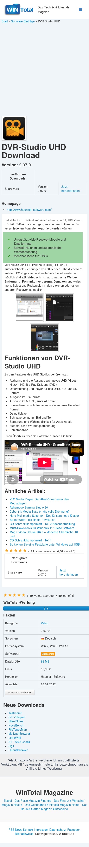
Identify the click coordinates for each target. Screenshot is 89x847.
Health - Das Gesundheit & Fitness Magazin (42, 805)
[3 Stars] (16, 550)
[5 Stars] (25, 550)
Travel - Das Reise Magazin (22, 800)
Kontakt (28, 829)
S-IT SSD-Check (19, 742)
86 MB (45, 661)
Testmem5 (15, 713)
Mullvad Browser (19, 733)
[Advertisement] (44, 69)
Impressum (41, 829)
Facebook (73, 829)
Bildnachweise (24, 834)
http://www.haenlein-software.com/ (29, 209)
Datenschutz (57, 829)
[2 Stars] (11, 550)
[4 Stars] (20, 550)
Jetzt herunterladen (70, 188)
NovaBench (16, 725)
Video (44, 623)
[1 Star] (7, 550)
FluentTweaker (18, 750)
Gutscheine (60, 809)
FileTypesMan (17, 729)
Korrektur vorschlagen (19, 692)
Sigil (11, 746)
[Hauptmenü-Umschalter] (80, 9)
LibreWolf (14, 738)
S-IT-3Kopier (16, 717)
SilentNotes (15, 721)
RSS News (15, 829)
